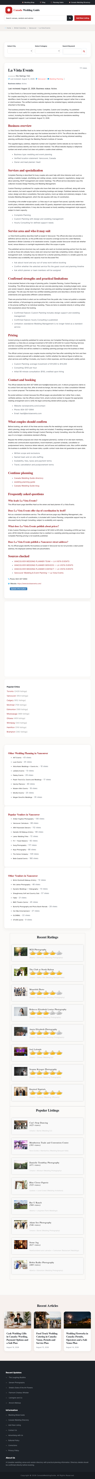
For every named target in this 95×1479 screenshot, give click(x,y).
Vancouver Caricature (20, 823)
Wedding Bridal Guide (16, 1415)
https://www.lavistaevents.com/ (29, 584)
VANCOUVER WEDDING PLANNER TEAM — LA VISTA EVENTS (41, 561)
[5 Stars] (14, 76)
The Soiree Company (20, 854)
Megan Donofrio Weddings (22, 797)
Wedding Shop (29, 2)
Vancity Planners (19, 784)
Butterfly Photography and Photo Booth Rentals (30, 906)
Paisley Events (18, 775)
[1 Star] (9, 76)
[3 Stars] (11, 76)
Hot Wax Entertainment (21, 911)
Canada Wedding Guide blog (26, 486)
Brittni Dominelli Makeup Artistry (24, 880)
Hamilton (11, 727)
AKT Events (17, 758)
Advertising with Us (15, 1435)
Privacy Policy (13, 1450)
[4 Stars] (13, 76)
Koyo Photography (19, 850)
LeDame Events (18, 771)
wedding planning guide (24, 482)
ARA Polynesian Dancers (22, 828)
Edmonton (11, 709)
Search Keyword (69, 46)
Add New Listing (82, 18)
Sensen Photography (16, 1382)
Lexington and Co (15, 1398)
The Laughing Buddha (17, 1377)
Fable (15, 898)
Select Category (41, 46)
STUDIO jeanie (18, 920)
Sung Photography (19, 845)
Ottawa (10, 718)
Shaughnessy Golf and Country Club (26, 893)
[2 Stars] (10, 76)
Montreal (10, 705)
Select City (11, 46)
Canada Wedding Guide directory (28, 478)
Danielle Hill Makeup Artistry (23, 832)
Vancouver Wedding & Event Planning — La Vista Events (38, 573)
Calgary (10, 700)
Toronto (10, 691)
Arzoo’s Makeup (14, 1403)
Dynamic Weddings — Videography (25, 889)
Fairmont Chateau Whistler (18, 1393)
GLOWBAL (16, 915)
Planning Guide (58, 2)
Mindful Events (18, 793)
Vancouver (33, 28)
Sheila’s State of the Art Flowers (20, 1388)
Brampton (11, 732)
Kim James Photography (21, 884)
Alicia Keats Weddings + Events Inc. (26, 766)
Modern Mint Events (20, 788)
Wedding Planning (56, 79)
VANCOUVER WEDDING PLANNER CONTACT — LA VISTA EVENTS (43, 569)
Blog (43, 2)
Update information (18, 589)
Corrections (12, 1445)
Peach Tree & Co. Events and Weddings (27, 780)
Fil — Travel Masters (20, 841)
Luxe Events (17, 762)
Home (8, 28)
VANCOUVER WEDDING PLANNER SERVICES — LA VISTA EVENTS (43, 565)
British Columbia (20, 28)
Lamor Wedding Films (20, 836)
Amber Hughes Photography (23, 819)
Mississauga (12, 714)
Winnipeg (11, 723)
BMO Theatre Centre (20, 902)
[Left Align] (70, 18)
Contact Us (12, 1430)
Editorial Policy (13, 1440)
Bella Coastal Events (20, 858)
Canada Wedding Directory (80, 2)
